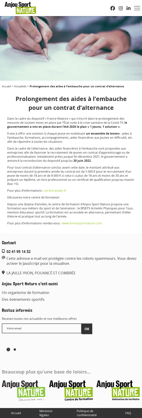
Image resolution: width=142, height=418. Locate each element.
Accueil (6, 86)
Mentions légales (46, 413)
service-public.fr (55, 191)
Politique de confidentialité (87, 413)
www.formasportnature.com (82, 223)
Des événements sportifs (23, 299)
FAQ (128, 413)
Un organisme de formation (25, 292)
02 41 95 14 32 (18, 251)
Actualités (20, 86)
